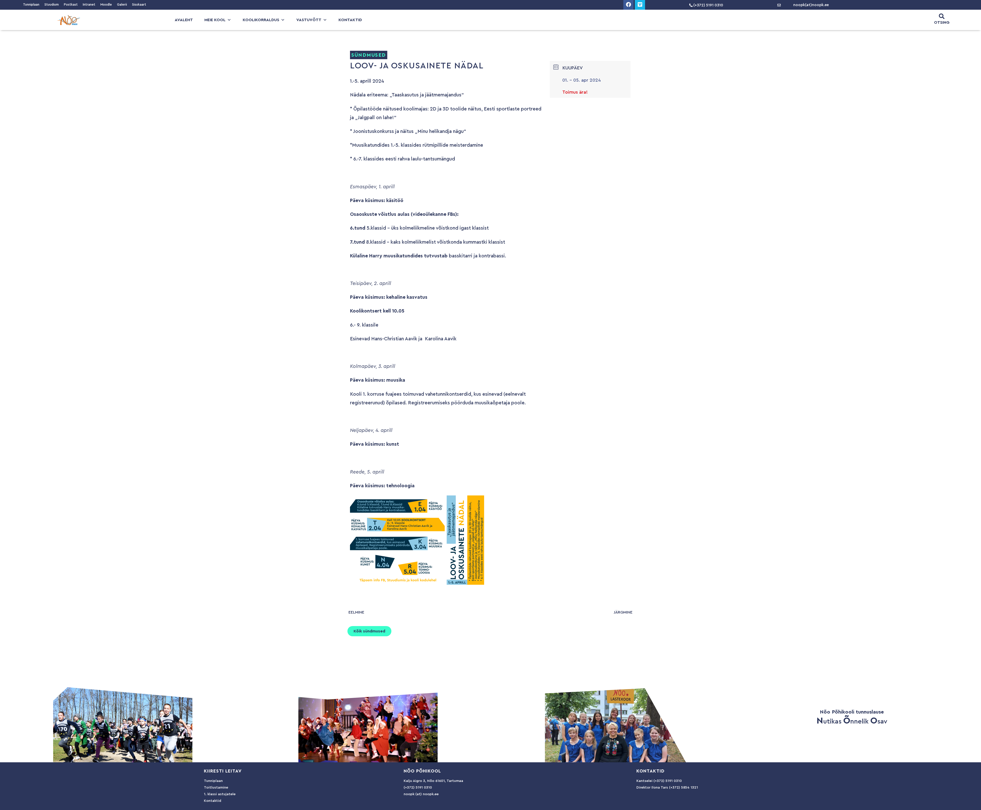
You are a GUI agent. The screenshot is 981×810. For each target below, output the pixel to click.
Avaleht (184, 20)
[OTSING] (941, 16)
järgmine (623, 612)
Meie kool (215, 20)
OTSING (942, 22)
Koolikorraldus (261, 20)
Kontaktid (350, 20)
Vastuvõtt (308, 20)
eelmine (356, 612)
